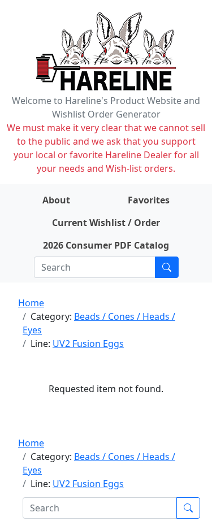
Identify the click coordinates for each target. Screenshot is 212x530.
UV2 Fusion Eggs (88, 343)
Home (31, 303)
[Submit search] (167, 267)
